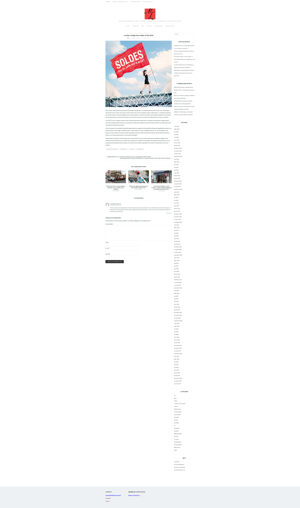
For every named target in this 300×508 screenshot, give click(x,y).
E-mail (107, 248)
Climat (175, 401)
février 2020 (177, 340)
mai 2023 (176, 233)
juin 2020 (176, 329)
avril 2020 (176, 334)
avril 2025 (176, 170)
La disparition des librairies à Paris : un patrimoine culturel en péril (184, 90)
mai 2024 (176, 200)
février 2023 (177, 241)
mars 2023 (176, 238)
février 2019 (177, 372)
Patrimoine (135, 26)
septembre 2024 (178, 189)
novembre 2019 (178, 348)
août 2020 (176, 323)
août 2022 (176, 257)
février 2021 (177, 307)
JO (174, 425)
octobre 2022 (177, 252)
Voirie (175, 450)
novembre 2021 (178, 282)
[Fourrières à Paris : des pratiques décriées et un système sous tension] (115, 176)
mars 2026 (176, 140)
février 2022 (177, 274)
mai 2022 (176, 266)
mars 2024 (176, 205)
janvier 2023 (177, 244)
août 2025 (176, 159)
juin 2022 (176, 263)
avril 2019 (176, 367)
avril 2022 (176, 268)
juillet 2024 (176, 194)
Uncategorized (177, 442)
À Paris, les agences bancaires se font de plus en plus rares (138, 186)
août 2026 (176, 126)
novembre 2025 (178, 151)
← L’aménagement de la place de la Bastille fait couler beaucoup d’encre (128, 156)
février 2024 (177, 208)
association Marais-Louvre (112, 149)
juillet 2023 (176, 227)
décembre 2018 (178, 378)
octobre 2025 (177, 153)
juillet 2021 (176, 293)
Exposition (176, 417)
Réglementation (170, 26)
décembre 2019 (178, 345)
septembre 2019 (178, 353)
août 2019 (176, 356)
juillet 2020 (176, 326)
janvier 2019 (177, 375)
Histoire (176, 420)
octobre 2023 (177, 219)
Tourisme (176, 439)
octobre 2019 (177, 351)
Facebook (108, 498)
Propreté (149, 26)
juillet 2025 (176, 162)
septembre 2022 (178, 255)
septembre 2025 (178, 156)
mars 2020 (176, 337)
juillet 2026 (176, 129)
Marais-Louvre (135, 38)
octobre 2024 (177, 186)
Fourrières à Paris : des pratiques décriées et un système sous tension (115, 187)
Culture (176, 406)
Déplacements (177, 409)
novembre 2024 (178, 183)
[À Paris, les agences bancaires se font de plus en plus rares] (138, 176)
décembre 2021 (178, 279)
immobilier (176, 422)
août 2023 (176, 225)
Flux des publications (179, 464)
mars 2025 (176, 173)
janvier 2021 (177, 309)
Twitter (107, 501)
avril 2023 (176, 236)
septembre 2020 (178, 320)
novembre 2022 (178, 249)
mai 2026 (176, 134)
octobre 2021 (177, 285)
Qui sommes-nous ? (135, 1)
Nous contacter (148, 1)
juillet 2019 (176, 359)
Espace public (177, 414)
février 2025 (177, 175)
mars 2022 (176, 271)
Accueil (128, 26)
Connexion (176, 461)
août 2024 (176, 192)
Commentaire (109, 224)
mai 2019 (176, 364)
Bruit (142, 26)
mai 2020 (176, 331)
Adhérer (107, 1)
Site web (107, 254)
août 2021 (176, 290)
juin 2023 (176, 230)
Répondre (168, 213)
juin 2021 (176, 296)
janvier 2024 (177, 211)
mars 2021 (176, 304)
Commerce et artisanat (133, 33)
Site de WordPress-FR (179, 470)
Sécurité (176, 436)
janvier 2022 (177, 277)
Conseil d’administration (120, 1)
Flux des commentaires (179, 467)
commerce (132, 149)
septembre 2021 (178, 288)
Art (175, 395)
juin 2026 (176, 131)
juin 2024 (176, 197)
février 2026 (177, 142)
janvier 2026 (177, 145)
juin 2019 (176, 361)
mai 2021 (176, 298)
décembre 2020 (178, 312)
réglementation (140, 149)
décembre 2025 (178, 148)
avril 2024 (176, 203)
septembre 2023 (178, 222)
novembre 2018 (178, 381)
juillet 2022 (176, 260)
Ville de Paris (177, 447)
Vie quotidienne (178, 444)
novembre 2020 (178, 315)
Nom (107, 242)
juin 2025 (176, 164)
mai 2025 (176, 167)
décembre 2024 (178, 181)
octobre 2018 (177, 383)
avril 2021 (176, 301)
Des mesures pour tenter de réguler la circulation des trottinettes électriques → (146, 158)
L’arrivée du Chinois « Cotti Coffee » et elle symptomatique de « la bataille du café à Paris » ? (161, 187)
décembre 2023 (178, 214)
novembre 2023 (178, 216)
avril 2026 (176, 137)
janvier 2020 (177, 342)
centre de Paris (123, 149)
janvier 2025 (177, 178)
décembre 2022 (178, 246)
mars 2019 (176, 370)
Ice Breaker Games (114, 204)
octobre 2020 (177, 318)
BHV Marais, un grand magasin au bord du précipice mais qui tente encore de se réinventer (184, 73)
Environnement (159, 26)
